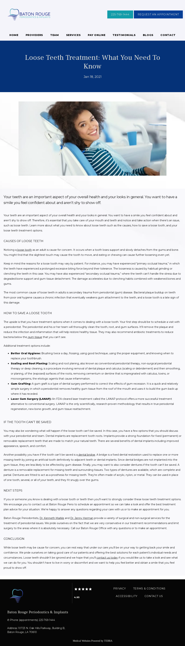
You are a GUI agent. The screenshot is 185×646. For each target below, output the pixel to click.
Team (54, 35)
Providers (34, 35)
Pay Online (96, 35)
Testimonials (124, 35)
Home (13, 35)
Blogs (148, 35)
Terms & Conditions (149, 588)
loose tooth (24, 249)
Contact (168, 35)
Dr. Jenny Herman (81, 518)
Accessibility (126, 596)
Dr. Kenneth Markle (52, 518)
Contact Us (154, 596)
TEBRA (108, 640)
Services (73, 35)
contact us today (107, 557)
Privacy (119, 588)
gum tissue (34, 337)
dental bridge (86, 454)
